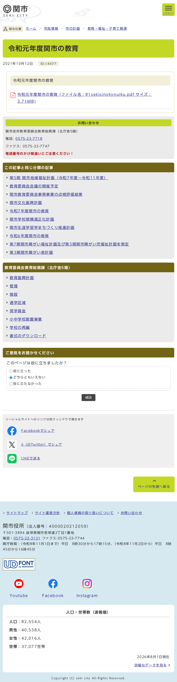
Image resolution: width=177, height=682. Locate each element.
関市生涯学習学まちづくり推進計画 (42, 227)
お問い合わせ (131, 513)
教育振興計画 (22, 278)
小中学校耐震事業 (26, 319)
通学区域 (18, 302)
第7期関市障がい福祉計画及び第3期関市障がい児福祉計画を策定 (69, 244)
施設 (14, 294)
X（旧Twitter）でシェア (41, 444)
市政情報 (51, 28)
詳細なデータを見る (151, 665)
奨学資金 (18, 311)
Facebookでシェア (38, 430)
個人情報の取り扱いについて (90, 513)
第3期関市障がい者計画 (31, 252)
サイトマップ (17, 513)
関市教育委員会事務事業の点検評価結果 (46, 194)
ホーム (31, 28)
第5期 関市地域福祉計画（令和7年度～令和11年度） (59, 178)
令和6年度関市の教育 (29, 236)
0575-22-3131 (27, 538)
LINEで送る (30, 458)
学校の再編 (20, 327)
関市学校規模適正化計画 (32, 219)
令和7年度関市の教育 (29, 211)
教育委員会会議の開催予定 (34, 186)
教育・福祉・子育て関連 (107, 28)
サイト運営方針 (47, 513)
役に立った (22, 371)
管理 (14, 286)
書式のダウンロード (28, 336)
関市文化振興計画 (26, 203)
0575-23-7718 (28, 138)
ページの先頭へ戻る (154, 486)
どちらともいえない (29, 377)
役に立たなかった (27, 383)
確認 (88, 397)
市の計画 (73, 28)
